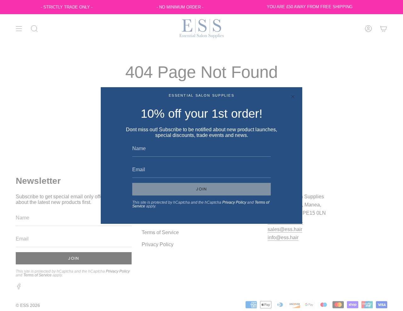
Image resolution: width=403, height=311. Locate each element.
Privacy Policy (234, 202)
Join (201, 189)
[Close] (293, 96)
